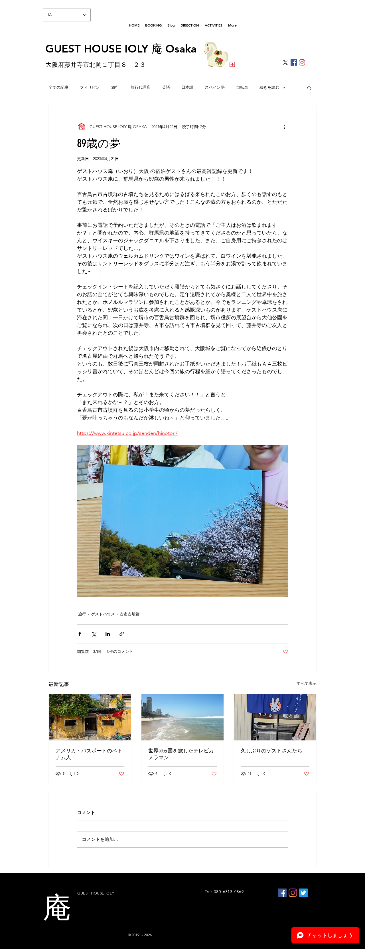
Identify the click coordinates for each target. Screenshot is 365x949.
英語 (166, 87)
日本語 (187, 87)
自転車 (242, 87)
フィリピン (90, 87)
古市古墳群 (130, 614)
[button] (309, 87)
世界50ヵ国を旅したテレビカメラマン (181, 754)
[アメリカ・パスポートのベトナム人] (90, 717)
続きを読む (269, 87)
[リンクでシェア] (121, 634)
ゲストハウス (103, 614)
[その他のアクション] (284, 126)
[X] (285, 62)
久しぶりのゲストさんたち (271, 751)
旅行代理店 (141, 87)
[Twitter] (303, 893)
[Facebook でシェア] (79, 634)
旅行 (115, 87)
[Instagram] (302, 62)
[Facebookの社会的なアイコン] (294, 62)
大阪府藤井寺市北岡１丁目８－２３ (95, 64)
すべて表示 (307, 683)
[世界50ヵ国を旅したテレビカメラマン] (182, 717)
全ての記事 (58, 87)
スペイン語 (215, 87)
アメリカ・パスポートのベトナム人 (89, 754)
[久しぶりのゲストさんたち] (275, 717)
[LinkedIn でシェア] (107, 634)
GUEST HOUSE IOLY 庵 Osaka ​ (120, 48)
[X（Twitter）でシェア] (93, 634)
